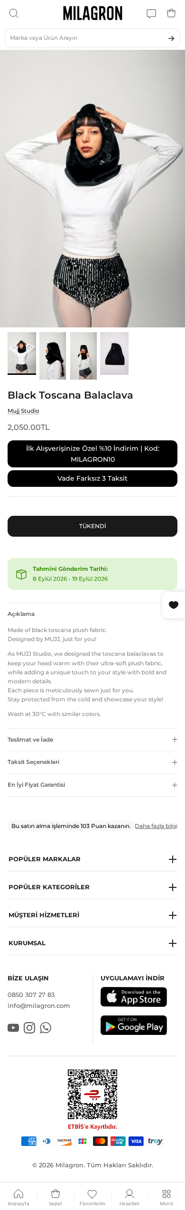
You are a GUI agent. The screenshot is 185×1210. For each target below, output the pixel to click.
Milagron (69, 1165)
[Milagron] (92, 13)
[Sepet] (171, 13)
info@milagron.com (39, 1005)
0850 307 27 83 (31, 994)
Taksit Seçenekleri (33, 761)
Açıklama (21, 613)
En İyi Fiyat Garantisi (36, 784)
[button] (92, 859)
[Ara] (14, 13)
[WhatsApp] (151, 13)
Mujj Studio (23, 410)
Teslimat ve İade (30, 739)
